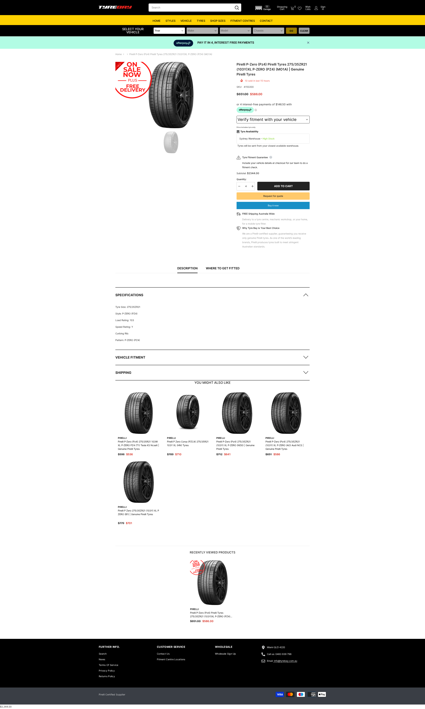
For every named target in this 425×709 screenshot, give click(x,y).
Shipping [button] (123, 373)
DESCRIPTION (187, 268)
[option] (171, 95)
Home (118, 54)
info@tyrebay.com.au (285, 660)
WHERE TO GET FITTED (223, 268)
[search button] (237, 7)
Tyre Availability (249, 131)
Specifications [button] (129, 295)
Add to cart (283, 186)
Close (308, 42)
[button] (263, 8)
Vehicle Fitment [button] (130, 357)
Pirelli (122, 438)
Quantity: (242, 179)
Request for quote (273, 196)
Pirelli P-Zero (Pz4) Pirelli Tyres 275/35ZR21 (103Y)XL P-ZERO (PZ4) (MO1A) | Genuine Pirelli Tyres (210, 614)
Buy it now (273, 205)
